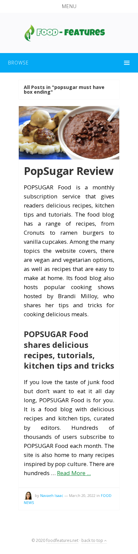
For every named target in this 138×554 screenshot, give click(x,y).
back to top (92, 540)
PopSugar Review (69, 171)
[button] (69, 6)
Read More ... (74, 473)
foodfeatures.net (62, 540)
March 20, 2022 (82, 495)
